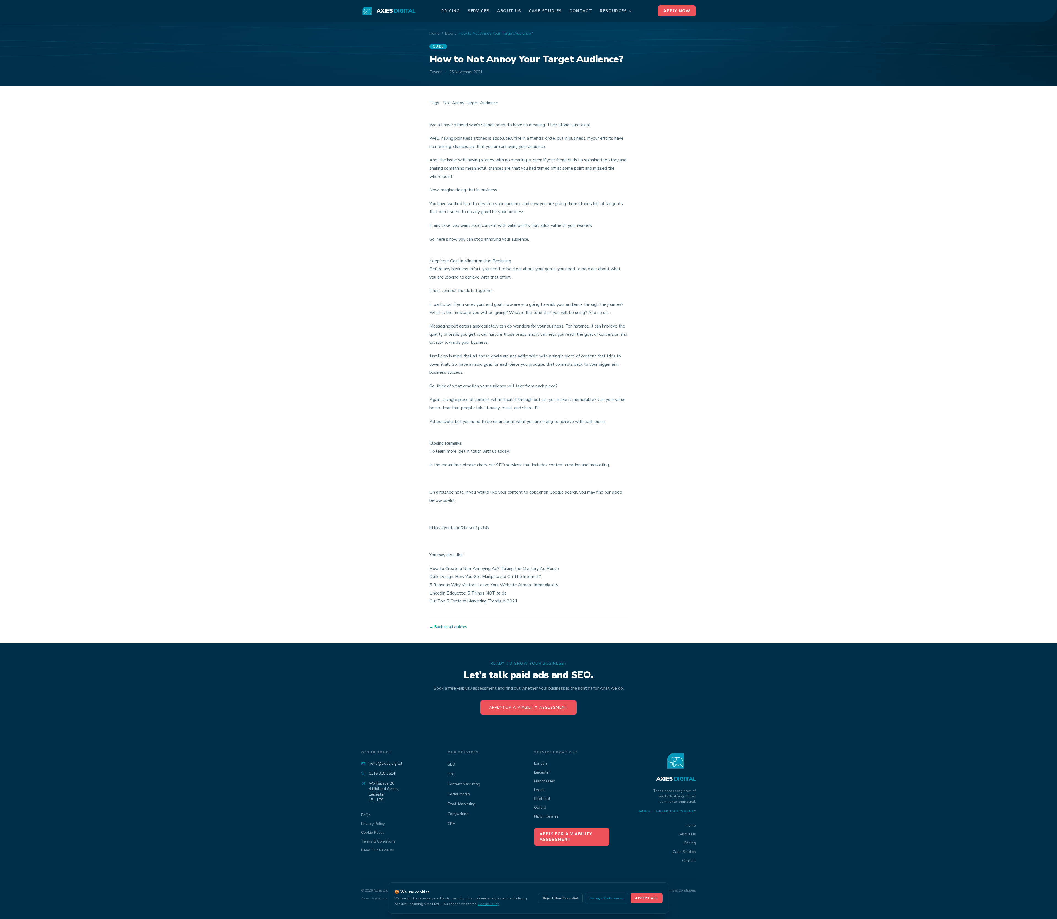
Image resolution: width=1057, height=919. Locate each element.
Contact (580, 10)
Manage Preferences (607, 898)
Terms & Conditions (378, 841)
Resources (613, 10)
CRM (452, 823)
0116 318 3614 (382, 773)
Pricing (450, 10)
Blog (449, 33)
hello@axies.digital (385, 763)
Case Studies (545, 10)
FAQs (366, 815)
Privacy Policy (373, 823)
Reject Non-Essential (560, 898)
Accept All (646, 898)
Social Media (459, 794)
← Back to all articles (448, 626)
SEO (451, 764)
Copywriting (458, 813)
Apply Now (676, 10)
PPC (451, 774)
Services (478, 10)
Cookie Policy (372, 832)
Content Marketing (464, 784)
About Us (509, 10)
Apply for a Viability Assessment (528, 707)
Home (434, 33)
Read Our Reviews (377, 850)
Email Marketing (461, 804)
